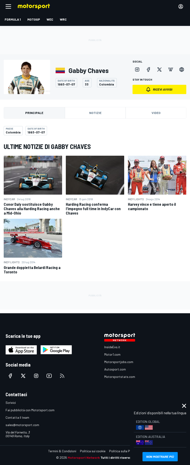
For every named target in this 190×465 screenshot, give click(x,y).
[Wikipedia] (170, 69)
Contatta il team (17, 417)
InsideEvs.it (112, 347)
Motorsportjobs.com (118, 362)
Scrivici (11, 403)
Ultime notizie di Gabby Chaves (47, 146)
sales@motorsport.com (22, 425)
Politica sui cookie (92, 451)
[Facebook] (148, 69)
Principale (34, 113)
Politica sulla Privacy (123, 451)
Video (156, 113)
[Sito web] (181, 69)
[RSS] (62, 375)
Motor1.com (112, 354)
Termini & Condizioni (62, 451)
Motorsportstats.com (119, 377)
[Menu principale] (8, 6)
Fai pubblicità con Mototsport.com (30, 410)
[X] (159, 69)
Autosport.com (115, 369)
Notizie (95, 113)
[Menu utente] (180, 6)
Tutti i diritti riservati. (117, 457)
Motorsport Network (84, 457)
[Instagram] (137, 69)
